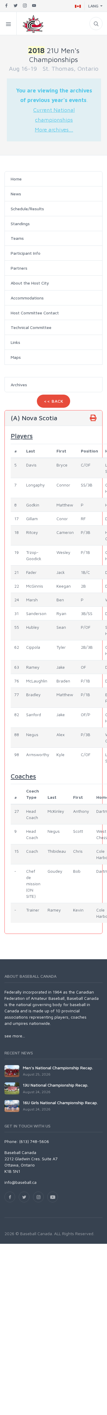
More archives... (54, 129)
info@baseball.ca (20, 1182)
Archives (19, 384)
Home (16, 178)
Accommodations (27, 297)
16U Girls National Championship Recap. (60, 1102)
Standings (20, 223)
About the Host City (30, 282)
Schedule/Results (27, 208)
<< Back (53, 401)
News (16, 193)
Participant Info (25, 253)
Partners (19, 268)
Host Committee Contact (35, 312)
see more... (14, 1035)
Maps (16, 357)
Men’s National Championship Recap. (58, 1067)
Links (15, 342)
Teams (17, 238)
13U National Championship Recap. (55, 1084)
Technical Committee (31, 327)
